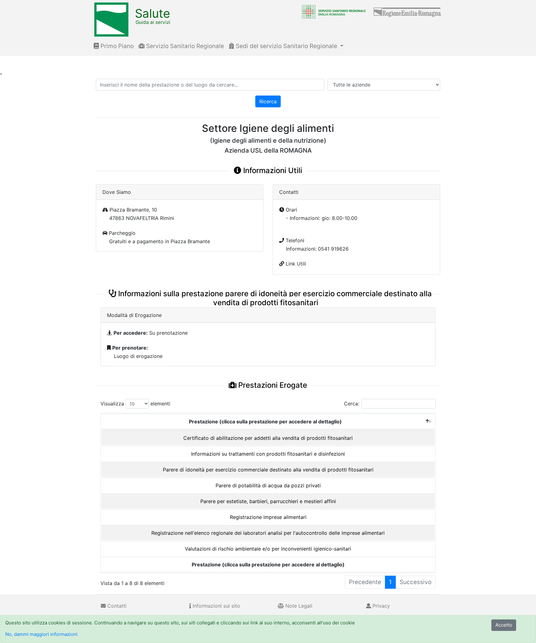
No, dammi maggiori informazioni (41, 634)
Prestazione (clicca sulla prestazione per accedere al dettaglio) (265, 421)
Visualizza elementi (135, 403)
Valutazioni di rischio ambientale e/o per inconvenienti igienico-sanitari (268, 549)
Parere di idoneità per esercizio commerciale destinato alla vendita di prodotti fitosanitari (268, 470)
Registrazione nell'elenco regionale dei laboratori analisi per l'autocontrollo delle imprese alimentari (268, 533)
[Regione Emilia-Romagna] (407, 11)
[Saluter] (332, 11)
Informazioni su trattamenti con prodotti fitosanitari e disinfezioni (268, 454)
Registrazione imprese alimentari (268, 517)
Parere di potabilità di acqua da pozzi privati (268, 485)
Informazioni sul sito (215, 606)
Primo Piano (116, 46)
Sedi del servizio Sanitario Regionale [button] (286, 46)
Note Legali (298, 606)
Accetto (503, 625)
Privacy (380, 606)
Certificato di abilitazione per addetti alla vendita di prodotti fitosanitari (268, 438)
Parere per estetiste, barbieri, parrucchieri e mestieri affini (268, 501)
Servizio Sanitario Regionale (184, 46)
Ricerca (268, 101)
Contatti (116, 606)
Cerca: (351, 403)
